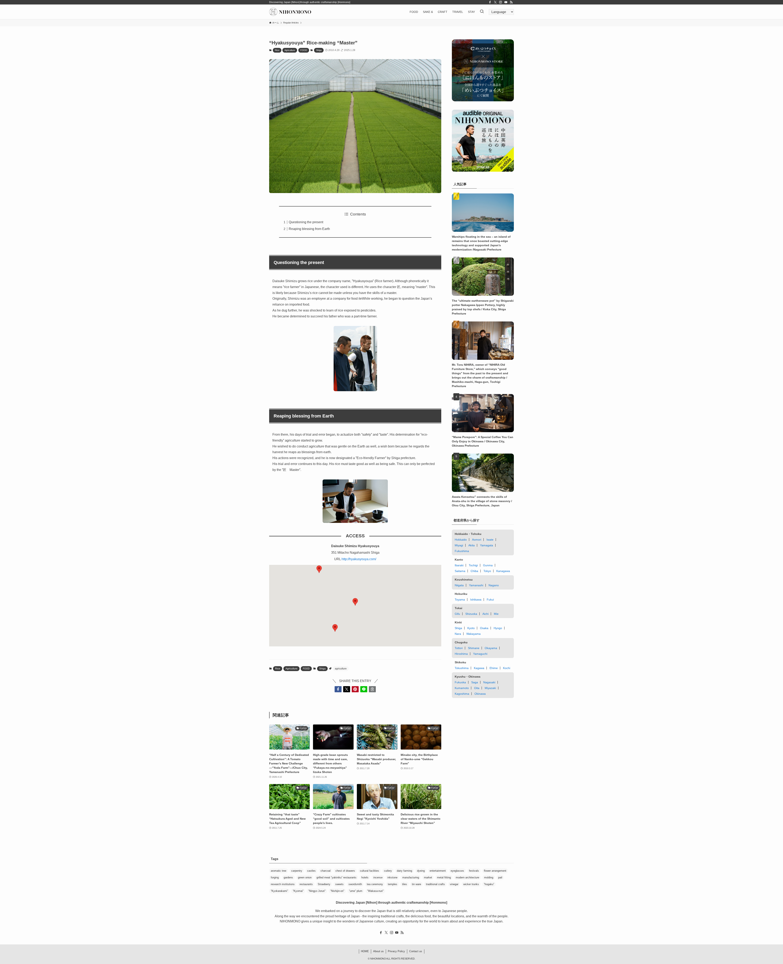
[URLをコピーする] (372, 689)
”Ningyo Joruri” (316, 890)
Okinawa (480, 693)
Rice (277, 50)
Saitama (460, 571)
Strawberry (324, 884)
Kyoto (471, 628)
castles (311, 870)
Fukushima (462, 551)
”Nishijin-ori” (337, 890)
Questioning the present (306, 222)
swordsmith (355, 884)
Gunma (488, 565)
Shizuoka (471, 613)
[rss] (511, 2)
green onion (305, 877)
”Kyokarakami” (279, 890)
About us (378, 951)
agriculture (341, 668)
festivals (474, 870)
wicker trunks (471, 884)
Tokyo (487, 571)
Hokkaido (461, 539)
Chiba (474, 571)
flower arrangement (495, 870)
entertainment (438, 870)
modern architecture (467, 877)
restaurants (306, 884)
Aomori (476, 539)
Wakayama (473, 633)
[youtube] (506, 2)
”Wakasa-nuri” (375, 890)
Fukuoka (460, 682)
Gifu (457, 613)
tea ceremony (375, 884)
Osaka (484, 628)
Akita (471, 545)
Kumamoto (462, 688)
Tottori (459, 648)
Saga (474, 682)
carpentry (296, 870)
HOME (365, 951)
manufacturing (410, 877)
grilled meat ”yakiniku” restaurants (336, 877)
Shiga (319, 50)
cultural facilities (369, 870)
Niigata (459, 585)
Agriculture (289, 50)
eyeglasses (457, 870)
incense (378, 877)
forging (275, 877)
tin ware (416, 884)
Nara (458, 633)
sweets (339, 884)
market (428, 877)
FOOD (303, 50)
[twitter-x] (495, 2)
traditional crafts (435, 884)
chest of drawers (345, 870)
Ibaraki (459, 565)
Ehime (494, 668)
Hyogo (498, 628)
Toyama (460, 599)
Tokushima (462, 668)
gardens (288, 877)
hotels (364, 877)
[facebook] (490, 2)
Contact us (415, 951)
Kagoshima (462, 693)
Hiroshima (461, 653)
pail (500, 877)
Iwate (490, 539)
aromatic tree (278, 870)
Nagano (494, 585)
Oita (476, 688)
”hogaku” (489, 884)
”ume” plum (355, 890)
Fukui (490, 599)
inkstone (392, 877)
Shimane (473, 648)
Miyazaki (490, 688)
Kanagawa (503, 571)
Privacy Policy (396, 951)
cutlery (388, 870)
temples (392, 884)
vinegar (454, 884)
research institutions (283, 884)
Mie (496, 613)
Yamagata (486, 545)
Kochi (506, 668)
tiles (404, 884)
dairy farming (404, 870)
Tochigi (473, 565)
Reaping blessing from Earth (309, 229)
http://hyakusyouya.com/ (359, 559)
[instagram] (500, 2)
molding (488, 877)
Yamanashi (476, 585)
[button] (335, 628)
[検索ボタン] (481, 11)
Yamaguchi (480, 653)
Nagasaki (489, 682)
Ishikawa (475, 599)
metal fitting (444, 877)
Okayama (491, 648)
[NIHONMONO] (290, 12)
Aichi (485, 613)
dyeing (421, 870)
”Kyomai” (298, 890)
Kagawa (479, 668)
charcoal (326, 870)
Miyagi (459, 545)
